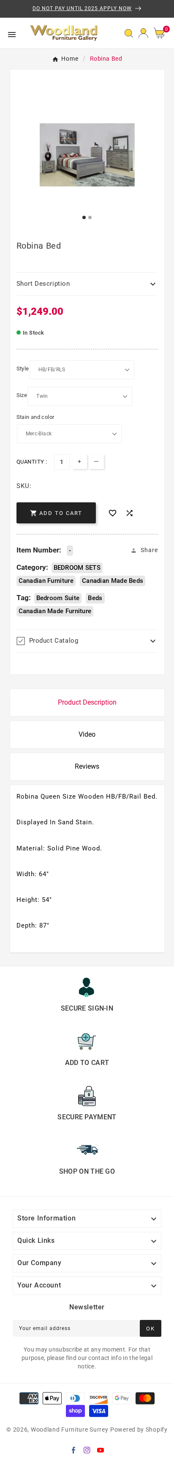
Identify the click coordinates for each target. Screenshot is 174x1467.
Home (70, 58)
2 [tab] (90, 218)
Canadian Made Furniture (55, 611)
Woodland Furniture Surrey (70, 1429)
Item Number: (38, 550)
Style (22, 368)
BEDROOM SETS (77, 567)
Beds (95, 598)
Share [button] (149, 550)
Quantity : (31, 462)
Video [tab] (87, 734)
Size (21, 395)
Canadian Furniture (46, 581)
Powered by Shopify (139, 1429)
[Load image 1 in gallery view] (87, 155)
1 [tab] (84, 218)
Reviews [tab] (87, 766)
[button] (162, 32)
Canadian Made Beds (112, 581)
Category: (32, 567)
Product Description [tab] (87, 702)
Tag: (23, 597)
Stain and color (35, 417)
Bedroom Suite (58, 598)
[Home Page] (64, 32)
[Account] (143, 33)
